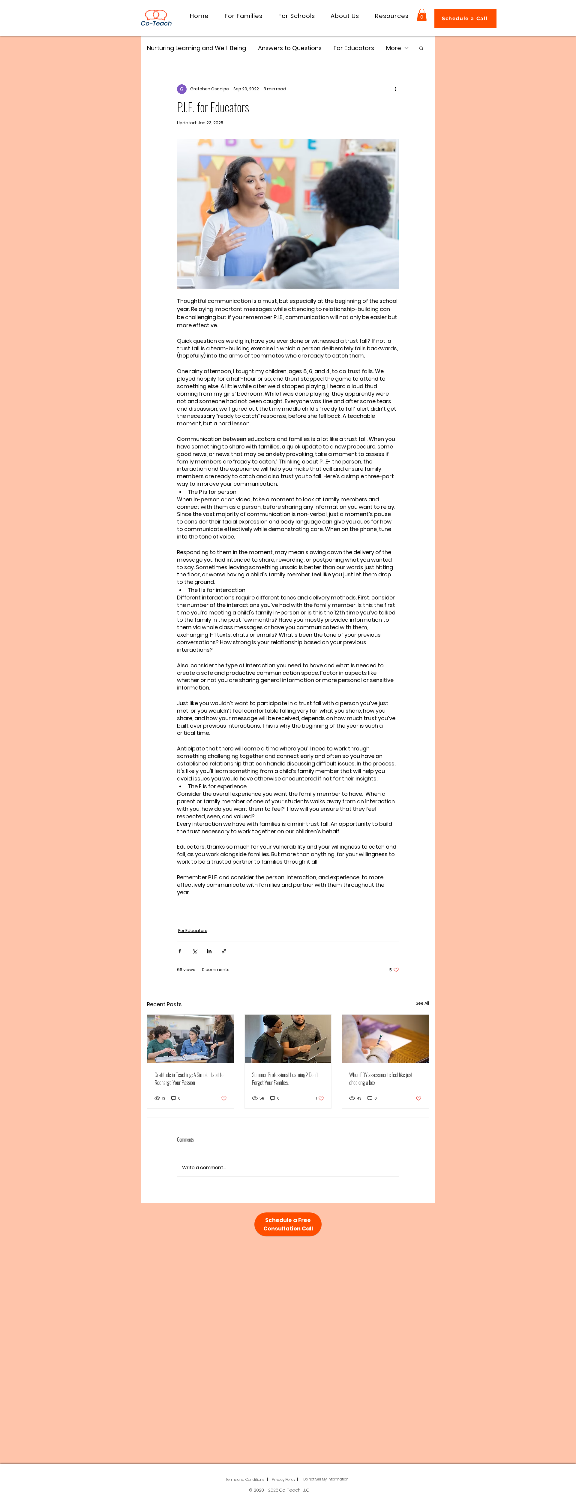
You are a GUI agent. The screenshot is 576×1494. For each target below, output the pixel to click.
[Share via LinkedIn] (209, 951)
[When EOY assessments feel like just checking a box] (385, 1039)
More (393, 48)
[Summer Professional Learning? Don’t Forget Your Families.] (288, 1039)
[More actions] (395, 89)
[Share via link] (224, 951)
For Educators (354, 48)
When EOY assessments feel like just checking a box (380, 1078)
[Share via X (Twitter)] (194, 951)
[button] (422, 15)
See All (422, 1003)
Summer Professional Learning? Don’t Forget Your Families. (285, 1078)
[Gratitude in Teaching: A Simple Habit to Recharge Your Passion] (190, 1039)
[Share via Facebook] (180, 951)
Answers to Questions (290, 48)
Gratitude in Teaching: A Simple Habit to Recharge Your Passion (189, 1078)
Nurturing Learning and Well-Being (196, 48)
